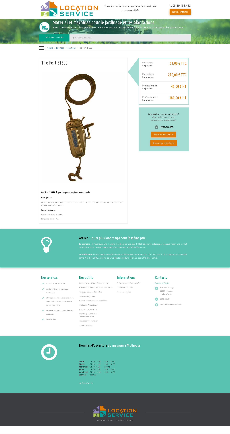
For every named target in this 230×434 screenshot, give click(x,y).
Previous (37, 117)
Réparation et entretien (88, 321)
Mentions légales (124, 292)
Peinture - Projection (87, 296)
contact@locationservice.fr (170, 304)
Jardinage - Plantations (66, 48)
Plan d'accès (167, 294)
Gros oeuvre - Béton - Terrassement (93, 283)
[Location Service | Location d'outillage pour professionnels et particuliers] (69, 9)
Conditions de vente (125, 287)
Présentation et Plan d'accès (128, 283)
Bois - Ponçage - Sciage (88, 309)
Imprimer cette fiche (163, 142)
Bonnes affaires (85, 325)
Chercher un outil (54, 37)
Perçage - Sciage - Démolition (90, 292)
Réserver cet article (164, 134)
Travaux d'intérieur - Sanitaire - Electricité (95, 287)
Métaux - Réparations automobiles (93, 300)
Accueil (50, 48)
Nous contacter (180, 11)
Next (129, 117)
